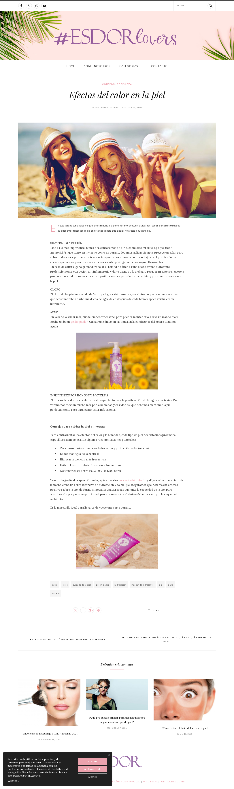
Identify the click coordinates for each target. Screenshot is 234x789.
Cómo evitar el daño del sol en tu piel (184, 728)
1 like (155, 610)
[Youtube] (44, 6)
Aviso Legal (150, 781)
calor (54, 585)
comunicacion (104, 107)
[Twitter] (29, 6)
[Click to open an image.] (117, 170)
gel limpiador (79, 321)
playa (170, 585)
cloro (65, 585)
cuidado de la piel (82, 585)
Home (71, 66)
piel (161, 585)
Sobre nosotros (97, 66)
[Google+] (91, 610)
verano (55, 593)
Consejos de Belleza (117, 84)
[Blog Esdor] (117, 36)
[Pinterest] (98, 610)
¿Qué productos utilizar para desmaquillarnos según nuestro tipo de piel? (117, 720)
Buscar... (181, 5)
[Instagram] (36, 6)
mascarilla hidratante (132, 480)
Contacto (159, 66)
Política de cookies (173, 781)
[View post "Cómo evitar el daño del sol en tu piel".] (185, 699)
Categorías (128, 66)
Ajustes (92, 776)
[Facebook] (21, 6)
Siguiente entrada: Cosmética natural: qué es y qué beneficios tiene (166, 639)
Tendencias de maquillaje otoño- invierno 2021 (49, 733)
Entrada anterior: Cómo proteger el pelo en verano (67, 639)
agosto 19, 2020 (132, 107)
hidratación (120, 585)
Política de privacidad (126, 781)
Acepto (92, 761)
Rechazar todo (92, 769)
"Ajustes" (12, 780)
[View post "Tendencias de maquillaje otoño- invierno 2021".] (49, 702)
